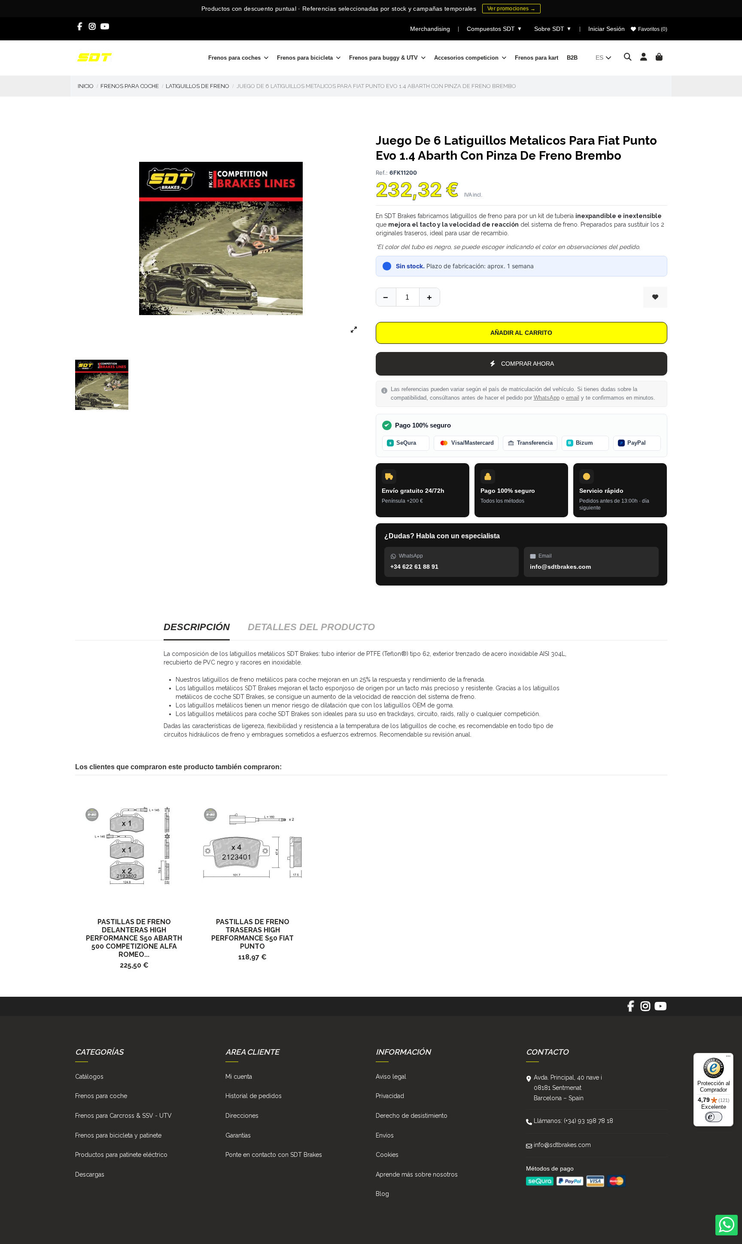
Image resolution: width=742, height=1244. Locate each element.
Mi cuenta (238, 1076)
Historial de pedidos (253, 1095)
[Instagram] (92, 26)
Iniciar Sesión (606, 28)
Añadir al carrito (521, 332)
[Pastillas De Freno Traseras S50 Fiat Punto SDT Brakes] (252, 845)
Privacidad (390, 1095)
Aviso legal (391, 1076)
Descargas (89, 1174)
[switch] (713, 1117)
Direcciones (241, 1115)
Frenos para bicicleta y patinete (118, 1135)
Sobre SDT (553, 28)
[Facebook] (80, 26)
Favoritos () (652, 29)
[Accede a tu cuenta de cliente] (644, 57)
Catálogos (89, 1076)
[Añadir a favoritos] (655, 297)
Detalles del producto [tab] (311, 627)
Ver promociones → (511, 9)
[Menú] (728, 1058)
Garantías (238, 1135)
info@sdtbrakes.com (562, 1144)
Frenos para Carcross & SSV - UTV (123, 1115)
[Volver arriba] (429, 297)
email (572, 398)
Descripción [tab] (197, 627)
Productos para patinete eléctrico (121, 1154)
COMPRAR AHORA (527, 363)
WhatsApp (547, 398)
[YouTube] (105, 26)
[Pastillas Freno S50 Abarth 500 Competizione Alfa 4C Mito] (134, 845)
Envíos (385, 1135)
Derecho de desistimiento (411, 1115)
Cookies (387, 1154)
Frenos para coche (101, 1095)
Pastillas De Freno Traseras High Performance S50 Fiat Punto (252, 934)
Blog (382, 1193)
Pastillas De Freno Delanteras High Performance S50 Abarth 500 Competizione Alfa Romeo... (134, 938)
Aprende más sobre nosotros (417, 1174)
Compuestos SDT (494, 28)
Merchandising (430, 28)
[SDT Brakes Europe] (94, 57)
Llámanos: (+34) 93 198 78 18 (573, 1120)
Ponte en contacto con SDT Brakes (273, 1154)
